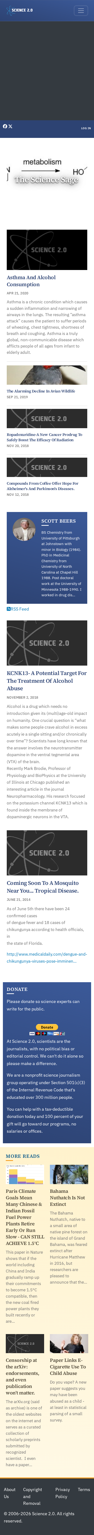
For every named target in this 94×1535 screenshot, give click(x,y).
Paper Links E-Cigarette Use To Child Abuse (68, 1367)
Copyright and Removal (32, 1496)
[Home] (21, 10)
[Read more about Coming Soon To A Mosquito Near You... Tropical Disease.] (47, 853)
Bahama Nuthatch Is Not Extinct (67, 1198)
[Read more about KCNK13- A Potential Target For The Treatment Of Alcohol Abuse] (47, 643)
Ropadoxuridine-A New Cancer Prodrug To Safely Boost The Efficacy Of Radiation (44, 437)
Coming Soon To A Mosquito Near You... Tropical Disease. (43, 886)
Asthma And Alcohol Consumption (31, 281)
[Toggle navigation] (81, 10)
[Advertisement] (47, 71)
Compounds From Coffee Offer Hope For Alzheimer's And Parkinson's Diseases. (43, 486)
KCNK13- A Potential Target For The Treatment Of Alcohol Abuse (47, 680)
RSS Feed (20, 609)
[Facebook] (5, 126)
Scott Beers (58, 521)
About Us (9, 1493)
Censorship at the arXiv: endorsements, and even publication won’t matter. (22, 1376)
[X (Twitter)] (10, 126)
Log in (86, 128)
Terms (84, 1489)
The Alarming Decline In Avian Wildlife (41, 391)
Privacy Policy (62, 1493)
